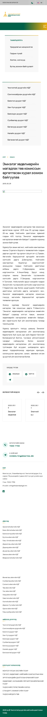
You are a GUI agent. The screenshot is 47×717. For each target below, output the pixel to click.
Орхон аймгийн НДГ (10, 608)
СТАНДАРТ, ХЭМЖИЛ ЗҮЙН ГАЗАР (15, 691)
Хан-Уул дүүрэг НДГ (17, 107)
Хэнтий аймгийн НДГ (10, 601)
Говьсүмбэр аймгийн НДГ (12, 612)
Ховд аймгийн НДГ (10, 595)
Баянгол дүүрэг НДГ (17, 101)
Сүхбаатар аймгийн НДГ (12, 581)
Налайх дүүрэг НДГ (16, 133)
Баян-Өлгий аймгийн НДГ (12, 530)
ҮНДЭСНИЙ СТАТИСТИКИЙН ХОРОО (16, 687)
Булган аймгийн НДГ (10, 537)
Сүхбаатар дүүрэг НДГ (18, 120)
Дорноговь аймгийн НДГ (12, 544)
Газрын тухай (16, 53)
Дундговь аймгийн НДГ (11, 551)
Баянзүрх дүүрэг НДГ (17, 114)
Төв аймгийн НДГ (9, 588)
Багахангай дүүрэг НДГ (18, 139)
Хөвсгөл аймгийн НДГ (11, 598)
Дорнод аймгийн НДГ (11, 547)
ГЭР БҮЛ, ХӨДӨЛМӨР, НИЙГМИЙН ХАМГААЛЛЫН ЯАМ (23, 674)
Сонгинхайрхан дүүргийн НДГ (22, 94)
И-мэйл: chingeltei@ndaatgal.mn (15, 486)
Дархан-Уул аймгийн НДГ (12, 605)
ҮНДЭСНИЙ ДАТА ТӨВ (11, 694)
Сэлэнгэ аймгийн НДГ (11, 584)
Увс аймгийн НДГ (9, 591)
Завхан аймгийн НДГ (10, 554)
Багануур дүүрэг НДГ (17, 127)
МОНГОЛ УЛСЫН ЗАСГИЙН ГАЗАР (15, 671)
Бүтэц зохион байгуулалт (21, 66)
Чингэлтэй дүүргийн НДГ (19, 87)
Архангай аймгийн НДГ (11, 527)
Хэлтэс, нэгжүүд (17, 60)
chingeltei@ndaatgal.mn (21, 456)
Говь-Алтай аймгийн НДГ (12, 540)
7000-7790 (14, 446)
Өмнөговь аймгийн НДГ (11, 577)
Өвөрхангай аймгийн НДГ (12, 558)
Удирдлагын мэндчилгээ (21, 47)
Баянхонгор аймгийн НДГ (12, 534)
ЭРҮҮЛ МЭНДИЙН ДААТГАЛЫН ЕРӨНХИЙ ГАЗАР (21, 678)
